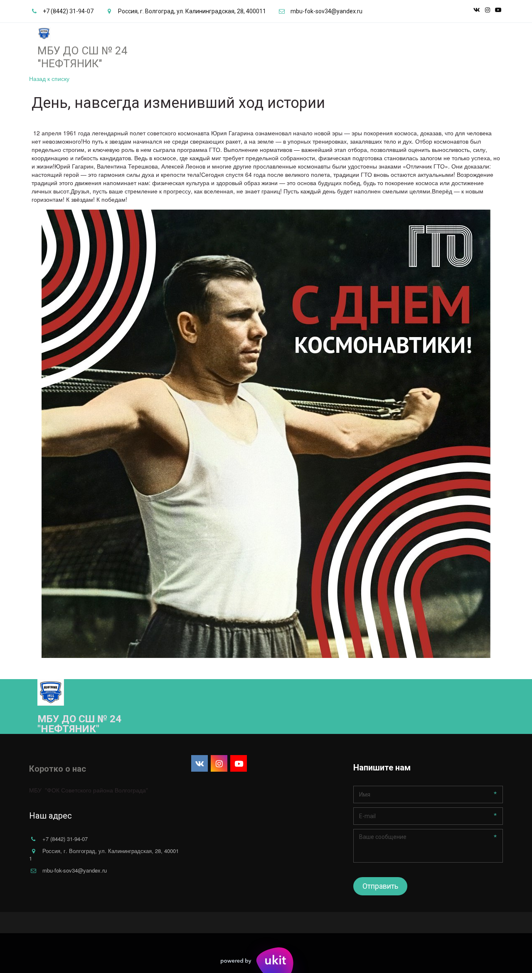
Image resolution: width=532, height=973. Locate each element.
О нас (277, 42)
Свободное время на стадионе (429, 42)
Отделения (68, 42)
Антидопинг (353, 42)
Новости (111, 42)
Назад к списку (49, 78)
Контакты (309, 42)
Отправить (380, 886)
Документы (151, 42)
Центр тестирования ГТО (217, 42)
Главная (29, 42)
